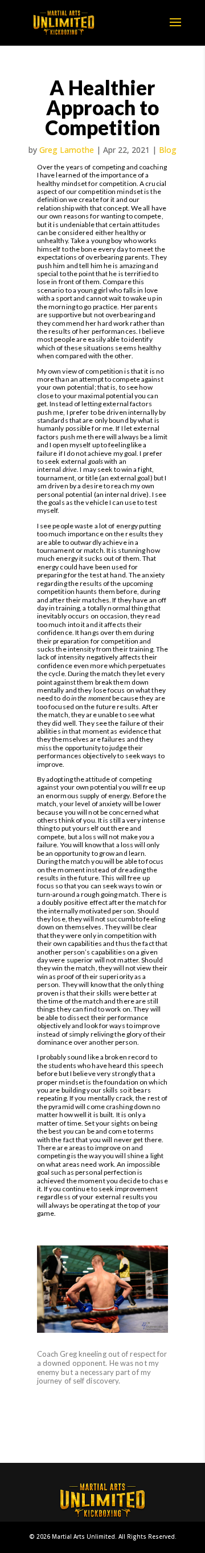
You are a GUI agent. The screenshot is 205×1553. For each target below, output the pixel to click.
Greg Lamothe (66, 149)
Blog (168, 149)
